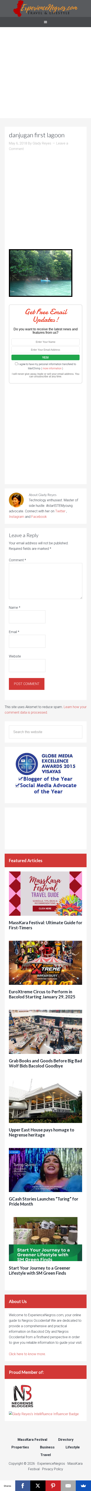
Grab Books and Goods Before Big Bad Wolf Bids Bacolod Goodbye (45, 1063)
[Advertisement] (45, 72)
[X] (38, 1485)
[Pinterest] (53, 1485)
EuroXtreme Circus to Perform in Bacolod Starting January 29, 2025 (42, 994)
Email (14, 632)
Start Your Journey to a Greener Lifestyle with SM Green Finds (39, 1270)
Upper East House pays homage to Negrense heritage (41, 1132)
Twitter (60, 511)
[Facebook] (22, 1485)
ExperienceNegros (45, 8)
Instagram (16, 517)
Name (14, 608)
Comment (17, 560)
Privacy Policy (52, 1469)
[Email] (68, 1485)
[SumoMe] (83, 1485)
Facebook (39, 517)
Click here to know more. (27, 1354)
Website (15, 656)
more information (52, 368)
